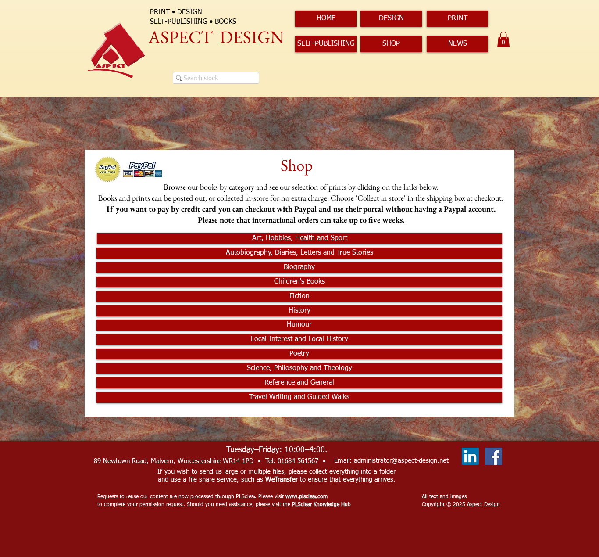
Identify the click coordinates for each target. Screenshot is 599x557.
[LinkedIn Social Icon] (470, 456)
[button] (503, 39)
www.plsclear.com (306, 497)
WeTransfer (281, 479)
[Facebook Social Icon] (493, 456)
